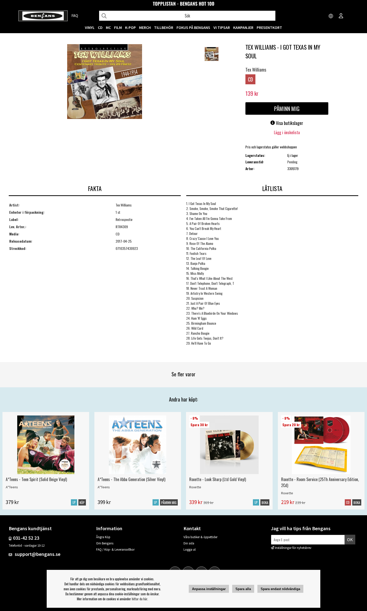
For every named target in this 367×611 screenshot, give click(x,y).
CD (100, 27)
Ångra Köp (103, 537)
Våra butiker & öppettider (200, 537)
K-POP (130, 27)
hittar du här (139, 598)
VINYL (90, 27)
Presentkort (269, 27)
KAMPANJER (243, 27)
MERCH (145, 27)
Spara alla (243, 589)
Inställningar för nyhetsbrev (293, 548)
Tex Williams (255, 69)
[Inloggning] (341, 16)
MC (108, 27)
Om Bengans (104, 543)
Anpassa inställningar (209, 589)
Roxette (195, 487)
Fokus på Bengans (193, 27)
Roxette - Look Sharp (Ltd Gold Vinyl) (217, 479)
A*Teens (12, 487)
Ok (350, 539)
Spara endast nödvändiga (280, 589)
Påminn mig (287, 108)
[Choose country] (331, 16)
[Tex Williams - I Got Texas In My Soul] (104, 82)
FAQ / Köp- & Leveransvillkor (115, 549)
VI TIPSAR (221, 27)
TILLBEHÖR (163, 27)
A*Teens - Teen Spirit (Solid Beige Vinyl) (36, 479)
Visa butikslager (289, 123)
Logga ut (190, 549)
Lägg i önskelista (287, 132)
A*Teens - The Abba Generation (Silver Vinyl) (131, 479)
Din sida (189, 543)
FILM (118, 27)
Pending (292, 161)
